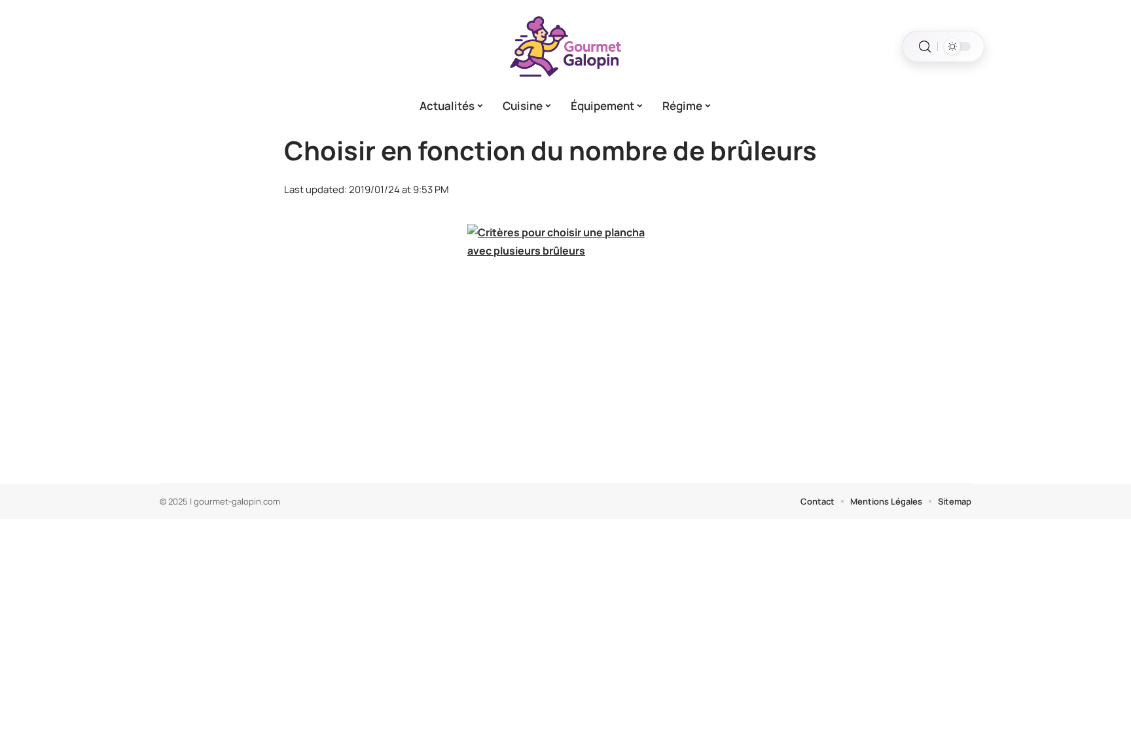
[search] (925, 47)
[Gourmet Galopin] (565, 46)
